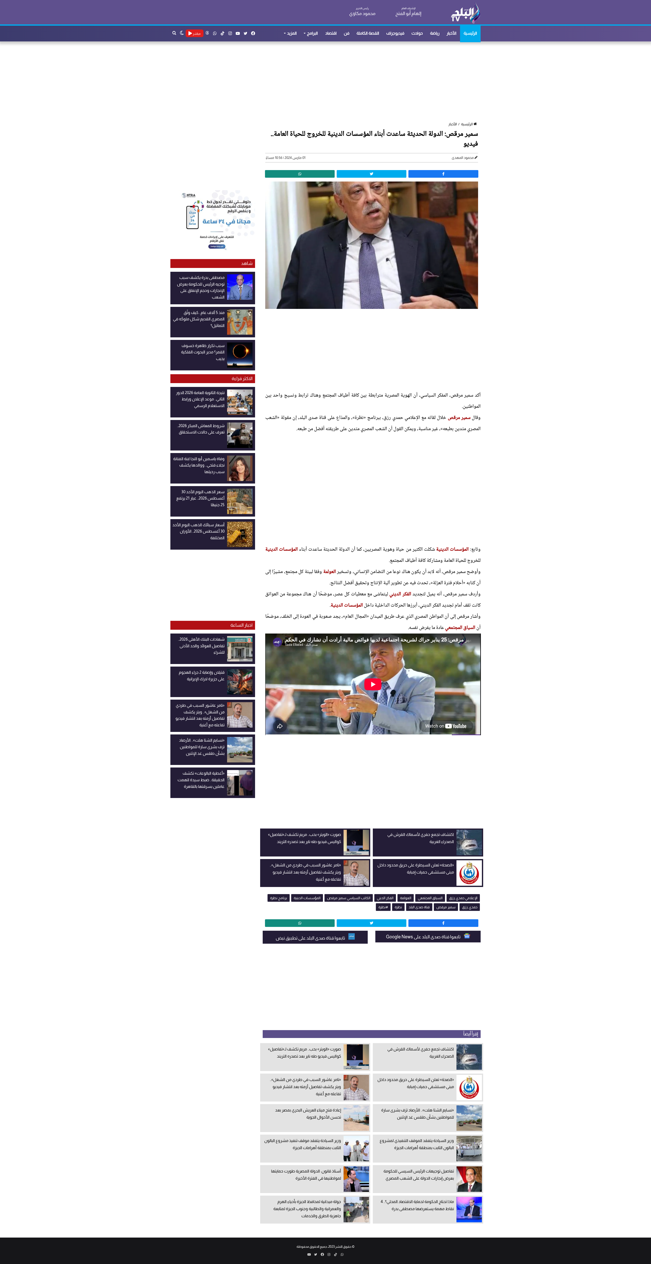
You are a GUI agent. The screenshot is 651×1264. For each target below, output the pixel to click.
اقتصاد (331, 33)
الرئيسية (470, 33)
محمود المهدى (463, 158)
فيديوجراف (395, 33)
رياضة (434, 33)
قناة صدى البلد (419, 907)
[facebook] (443, 174)
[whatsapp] (300, 174)
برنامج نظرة (278, 898)
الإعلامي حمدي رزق (463, 898)
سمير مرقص (459, 418)
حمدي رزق (469, 907)
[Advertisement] (328, 82)
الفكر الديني (400, 594)
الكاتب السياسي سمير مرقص (348, 898)
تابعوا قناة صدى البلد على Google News (423, 936)
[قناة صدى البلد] (465, 12)
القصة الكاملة (368, 33)
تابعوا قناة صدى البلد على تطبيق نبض (311, 938)
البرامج (312, 33)
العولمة (329, 572)
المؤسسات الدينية (452, 549)
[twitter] (371, 174)
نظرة (398, 907)
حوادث (417, 33)
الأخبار (451, 33)
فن (346, 33)
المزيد (292, 33)
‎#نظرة (383, 907)
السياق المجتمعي (460, 628)
